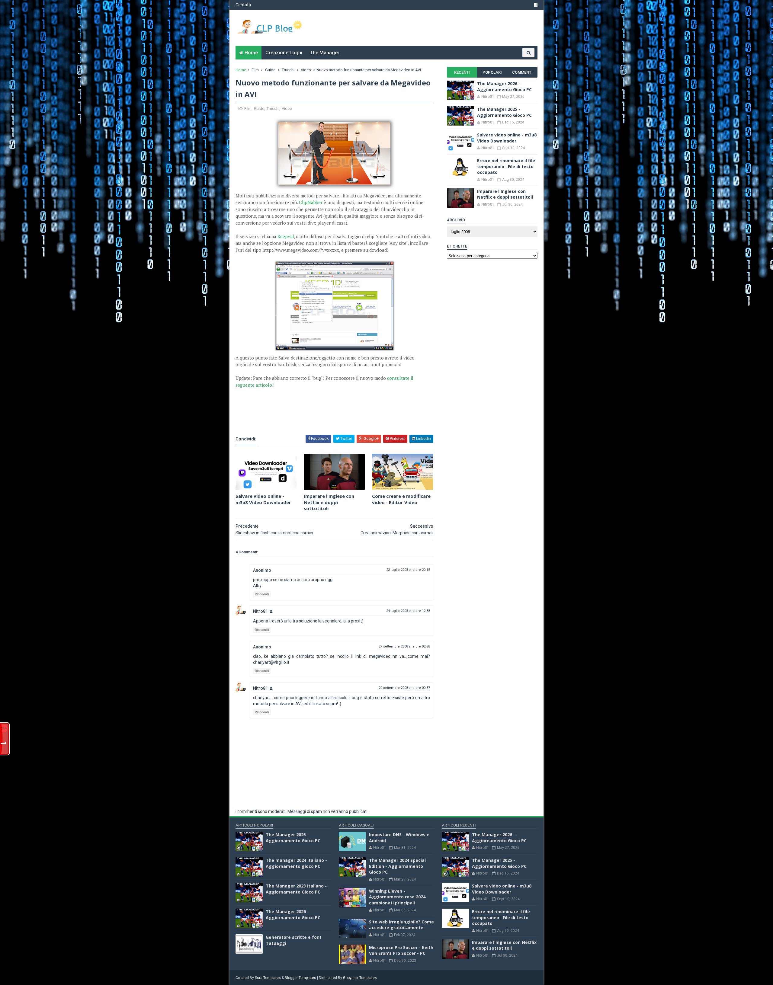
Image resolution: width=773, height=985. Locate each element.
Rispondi (262, 594)
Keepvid (285, 236)
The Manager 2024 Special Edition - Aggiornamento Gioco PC (397, 866)
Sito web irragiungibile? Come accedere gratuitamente (401, 925)
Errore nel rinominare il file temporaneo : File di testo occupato (506, 166)
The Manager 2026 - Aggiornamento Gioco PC (504, 86)
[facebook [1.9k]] (535, 5)
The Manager (324, 53)
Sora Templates (268, 978)
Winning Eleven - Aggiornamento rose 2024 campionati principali (397, 897)
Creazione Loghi (283, 53)
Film (255, 70)
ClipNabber (310, 202)
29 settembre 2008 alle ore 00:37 (404, 688)
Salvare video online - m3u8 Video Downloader (263, 499)
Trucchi (288, 70)
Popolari (492, 72)
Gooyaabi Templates (360, 978)
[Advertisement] (306, 418)
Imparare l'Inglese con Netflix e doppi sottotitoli (329, 502)
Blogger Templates (300, 978)
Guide (270, 70)
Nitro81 (260, 611)
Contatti (243, 4)
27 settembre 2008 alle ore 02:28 (404, 646)
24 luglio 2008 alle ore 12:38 (408, 611)
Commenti (522, 72)
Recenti (462, 72)
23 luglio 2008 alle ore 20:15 (408, 570)
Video (306, 70)
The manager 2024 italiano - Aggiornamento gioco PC (296, 863)
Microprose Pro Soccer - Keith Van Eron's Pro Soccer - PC (401, 950)
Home (251, 53)
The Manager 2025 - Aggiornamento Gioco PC (504, 112)
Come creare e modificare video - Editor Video (401, 499)
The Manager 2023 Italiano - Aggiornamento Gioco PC (296, 889)
